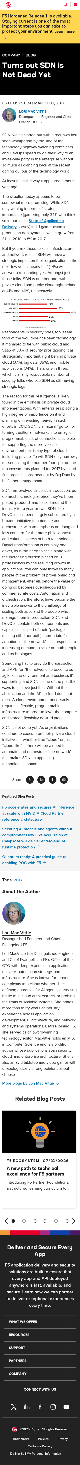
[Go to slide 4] (45, 1221)
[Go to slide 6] (66, 1221)
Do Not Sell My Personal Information (35, 1454)
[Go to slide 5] (56, 1221)
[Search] (65, 4)
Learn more (64, 32)
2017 (18, 880)
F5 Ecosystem (23, 1160)
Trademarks (20, 1439)
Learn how (32, 1292)
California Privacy (40, 1446)
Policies (43, 1439)
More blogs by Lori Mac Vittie (28, 1083)
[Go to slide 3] (34, 1221)
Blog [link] (31, 55)
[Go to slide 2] (24, 1221)
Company (11, 55)
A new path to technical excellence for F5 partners (35, 1171)
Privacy (63, 1439)
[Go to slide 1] (13, 1221)
